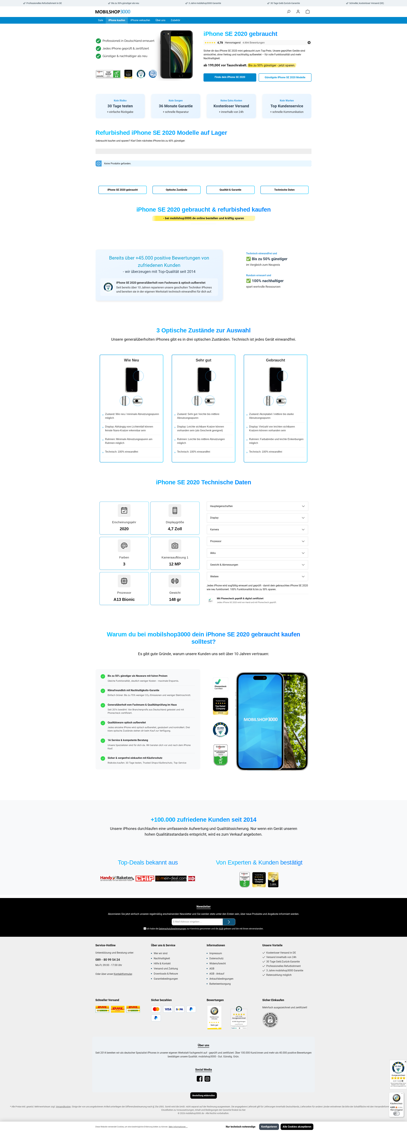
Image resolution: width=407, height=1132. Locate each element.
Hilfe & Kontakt (162, 963)
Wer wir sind (160, 953)
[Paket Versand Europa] (133, 1009)
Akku (213, 552)
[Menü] (402, 1094)
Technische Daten (284, 189)
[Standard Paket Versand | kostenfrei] (102, 1009)
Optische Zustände (176, 189)
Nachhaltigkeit (162, 958)
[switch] (396, 1113)
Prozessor (215, 541)
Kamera (214, 529)
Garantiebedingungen (166, 978)
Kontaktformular (123, 973)
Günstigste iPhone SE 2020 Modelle (285, 77)
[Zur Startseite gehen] (112, 11)
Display (214, 517)
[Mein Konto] (298, 11)
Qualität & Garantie (230, 189)
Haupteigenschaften (221, 506)
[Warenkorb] (308, 11)
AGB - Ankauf (216, 973)
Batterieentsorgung (220, 983)
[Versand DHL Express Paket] (118, 1009)
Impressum (215, 953)
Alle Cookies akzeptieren (297, 1126)
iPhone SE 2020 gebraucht (122, 189)
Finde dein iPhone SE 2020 (230, 77)
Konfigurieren (269, 1126)
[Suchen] (289, 11)
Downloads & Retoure (166, 973)
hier (244, 1110)
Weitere (214, 576)
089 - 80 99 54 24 (107, 960)
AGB (221, 928)
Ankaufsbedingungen (221, 978)
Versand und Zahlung (166, 968)
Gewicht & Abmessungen (224, 564)
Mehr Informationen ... (178, 1127)
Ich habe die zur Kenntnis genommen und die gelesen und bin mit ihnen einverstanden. (205, 928)
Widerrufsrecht (217, 963)
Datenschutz (216, 958)
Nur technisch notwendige (240, 1126)
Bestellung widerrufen (203, 1095)
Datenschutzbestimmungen (172, 928)
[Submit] (229, 921)
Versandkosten (63, 1106)
